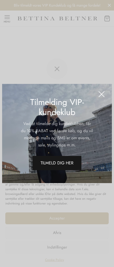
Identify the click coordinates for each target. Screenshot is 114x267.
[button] (57, 163)
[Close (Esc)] (101, 94)
